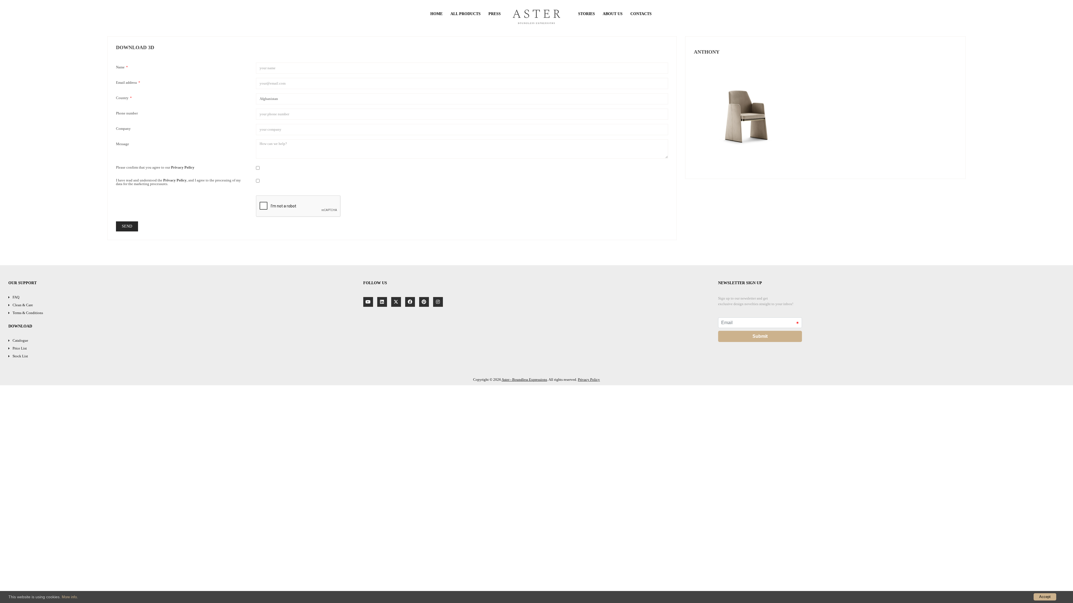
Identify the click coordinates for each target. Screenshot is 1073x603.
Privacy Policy (589, 379)
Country (124, 98)
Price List (20, 348)
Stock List (20, 356)
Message (122, 144)
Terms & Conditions (28, 313)
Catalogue (20, 340)
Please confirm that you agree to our (155, 167)
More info (69, 597)
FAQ (16, 297)
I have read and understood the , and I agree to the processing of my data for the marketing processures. (178, 182)
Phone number (127, 113)
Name (122, 67)
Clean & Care (23, 305)
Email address (128, 82)
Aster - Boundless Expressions (524, 379)
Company (123, 128)
